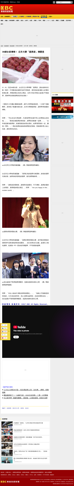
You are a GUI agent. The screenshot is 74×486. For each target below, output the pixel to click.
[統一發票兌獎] (62, 118)
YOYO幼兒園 (46, 474)
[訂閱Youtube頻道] (4, 338)
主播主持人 (8, 472)
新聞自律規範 (25, 472)
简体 (18, 2)
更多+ (50, 16)
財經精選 (9, 408)
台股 (31, 20)
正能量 (62, 20)
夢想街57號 (36, 16)
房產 (35, 20)
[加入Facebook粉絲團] (4, 335)
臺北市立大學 (16, 408)
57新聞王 (21, 16)
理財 (44, 20)
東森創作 (52, 474)
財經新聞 (7, 16)
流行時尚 (68, 20)
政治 (22, 20)
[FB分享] (4, 325)
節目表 (2, 472)
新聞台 (9, 474)
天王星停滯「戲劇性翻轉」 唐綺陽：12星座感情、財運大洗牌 (25, 398)
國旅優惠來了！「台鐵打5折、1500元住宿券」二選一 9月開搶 (26, 395)
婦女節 (27, 408)
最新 (2, 20)
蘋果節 (22, 408)
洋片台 (31, 474)
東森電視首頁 (4, 474)
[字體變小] (4, 332)
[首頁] (7, 9)
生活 (53, 20)
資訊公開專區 (48, 472)
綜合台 (13, 474)
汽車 (39, 20)
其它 (2, 24)
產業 (17, 20)
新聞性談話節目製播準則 (37, 472)
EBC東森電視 (5, 2)
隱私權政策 (71, 479)
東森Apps (13, 2)
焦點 (6, 20)
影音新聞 (12, 20)
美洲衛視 (39, 474)
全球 (26, 20)
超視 (35, 474)
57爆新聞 (28, 16)
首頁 (2, 16)
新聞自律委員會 (17, 472)
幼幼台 (22, 474)
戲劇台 (18, 474)
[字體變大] (4, 329)
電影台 (26, 474)
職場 (57, 20)
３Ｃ (48, 20)
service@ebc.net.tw (69, 481)
